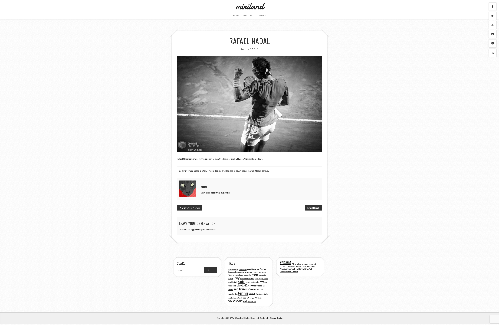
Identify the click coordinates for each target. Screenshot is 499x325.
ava (257, 269)
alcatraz (241, 269)
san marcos (257, 289)
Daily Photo (208, 170)
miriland (237, 318)
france (255, 274)
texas (252, 293)
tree (244, 298)
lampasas (258, 278)
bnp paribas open (236, 272)
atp (245, 269)
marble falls (232, 282)
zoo (254, 301)
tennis (265, 170)
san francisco (243, 289)
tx (247, 297)
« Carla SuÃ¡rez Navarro (189, 207)
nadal (244, 170)
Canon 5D (256, 272)
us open (252, 298)
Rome (249, 285)
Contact (261, 15)
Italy (237, 278)
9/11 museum (233, 270)
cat (237, 275)
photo (241, 285)
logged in (195, 229)
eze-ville (248, 275)
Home (236, 15)
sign (236, 294)
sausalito (231, 294)
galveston (263, 275)
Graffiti (230, 278)
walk (245, 301)
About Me (247, 15)
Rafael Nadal (254, 170)
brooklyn (248, 272)
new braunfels (251, 282)
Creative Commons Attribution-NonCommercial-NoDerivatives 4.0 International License (297, 269)
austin (251, 269)
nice (257, 282)
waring (250, 301)
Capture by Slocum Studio (271, 318)
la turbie (265, 278)
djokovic (241, 275)
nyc (262, 281)
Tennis (218, 170)
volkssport (235, 301)
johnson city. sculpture (247, 278)
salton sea (257, 285)
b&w (238, 170)
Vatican (258, 298)
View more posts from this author (215, 192)
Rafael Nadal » (313, 207)
